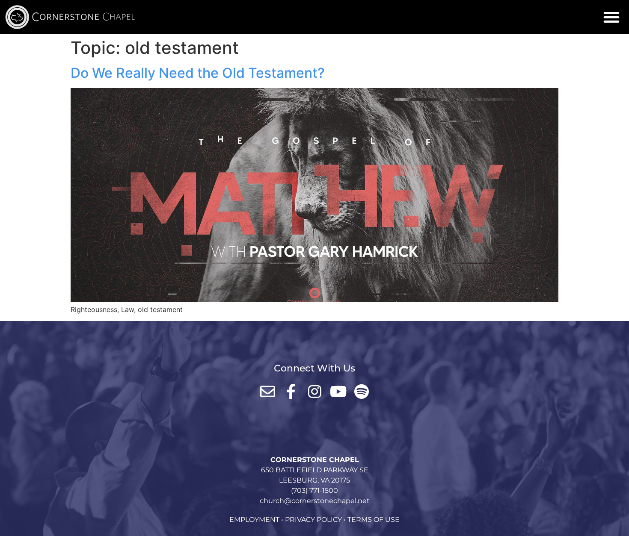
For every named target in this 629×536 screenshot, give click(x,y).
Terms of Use (373, 519)
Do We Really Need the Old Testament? (198, 73)
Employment (254, 519)
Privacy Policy (313, 519)
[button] (611, 17)
